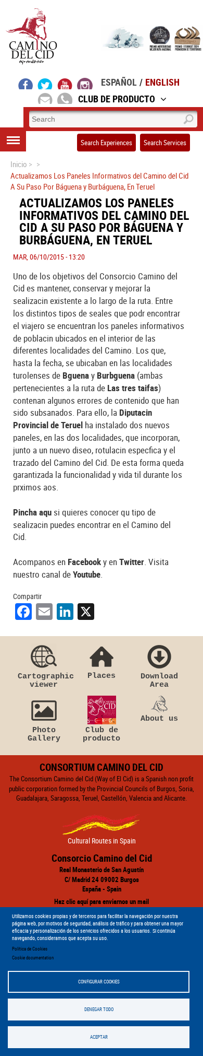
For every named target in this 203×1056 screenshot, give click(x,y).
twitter (45, 83)
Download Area (159, 680)
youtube (65, 83)
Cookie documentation (33, 957)
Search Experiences (106, 142)
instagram (85, 83)
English (162, 82)
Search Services (165, 142)
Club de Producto (116, 98)
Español (119, 82)
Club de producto (101, 734)
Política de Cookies (29, 949)
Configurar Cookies (99, 981)
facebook (25, 83)
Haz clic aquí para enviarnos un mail (101, 901)
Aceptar (99, 1037)
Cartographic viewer (44, 680)
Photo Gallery (44, 734)
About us (159, 718)
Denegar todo (98, 1009)
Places (101, 675)
